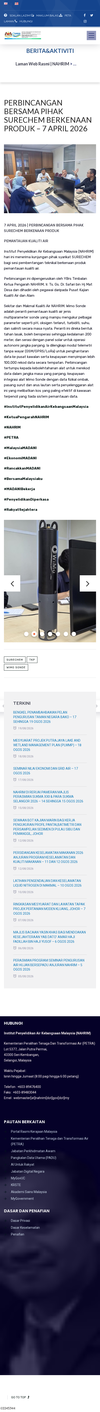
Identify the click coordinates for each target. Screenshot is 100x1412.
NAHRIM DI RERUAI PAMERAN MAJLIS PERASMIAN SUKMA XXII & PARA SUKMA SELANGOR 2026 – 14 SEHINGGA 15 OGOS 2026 (48, 796)
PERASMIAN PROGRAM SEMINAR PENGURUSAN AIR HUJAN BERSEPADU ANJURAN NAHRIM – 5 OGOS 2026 (48, 964)
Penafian (17, 1234)
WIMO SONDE (16, 667)
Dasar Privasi (20, 1220)
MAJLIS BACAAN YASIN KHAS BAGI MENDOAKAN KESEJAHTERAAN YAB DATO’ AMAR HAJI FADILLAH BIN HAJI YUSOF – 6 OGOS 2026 (49, 936)
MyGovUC (18, 1178)
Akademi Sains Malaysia (29, 1192)
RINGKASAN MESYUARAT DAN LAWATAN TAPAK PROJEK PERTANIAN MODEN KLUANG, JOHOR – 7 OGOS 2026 (49, 908)
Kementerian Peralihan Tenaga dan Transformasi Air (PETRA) (49, 1141)
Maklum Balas (47, 15)
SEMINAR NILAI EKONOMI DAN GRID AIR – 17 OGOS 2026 (45, 771)
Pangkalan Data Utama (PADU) (33, 1158)
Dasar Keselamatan (25, 1227)
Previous (12, 583)
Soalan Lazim (20, 15)
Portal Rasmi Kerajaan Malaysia (34, 1131)
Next (88, 583)
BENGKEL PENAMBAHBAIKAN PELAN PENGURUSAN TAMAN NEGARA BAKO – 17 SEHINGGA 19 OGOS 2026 (44, 717)
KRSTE (16, 1185)
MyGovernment (22, 1198)
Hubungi (26, 21)
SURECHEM (15, 659)
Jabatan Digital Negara (27, 1171)
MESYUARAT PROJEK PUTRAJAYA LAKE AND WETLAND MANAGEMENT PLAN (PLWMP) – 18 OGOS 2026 (47, 745)
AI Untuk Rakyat (22, 1164)
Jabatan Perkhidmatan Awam (33, 1151)
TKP (32, 659)
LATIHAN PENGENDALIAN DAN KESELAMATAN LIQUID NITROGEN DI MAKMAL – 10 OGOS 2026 (47, 883)
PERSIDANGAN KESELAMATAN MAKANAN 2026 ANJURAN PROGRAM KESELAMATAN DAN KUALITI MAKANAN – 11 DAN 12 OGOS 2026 (48, 857)
